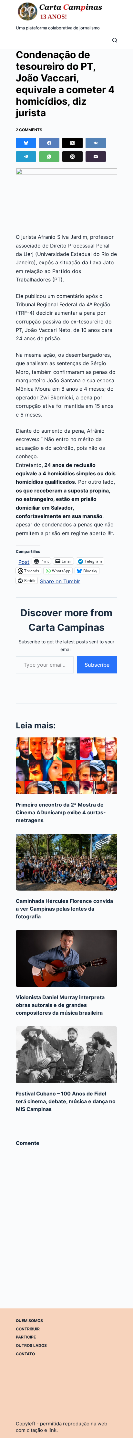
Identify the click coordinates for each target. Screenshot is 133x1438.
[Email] (96, 156)
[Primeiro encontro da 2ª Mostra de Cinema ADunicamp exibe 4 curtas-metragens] (66, 765)
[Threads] (72, 156)
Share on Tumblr (60, 580)
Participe (26, 1337)
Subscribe (97, 664)
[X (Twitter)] (72, 143)
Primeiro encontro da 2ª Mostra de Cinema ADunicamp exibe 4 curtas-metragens (61, 812)
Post (23, 561)
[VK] (96, 143)
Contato (25, 1353)
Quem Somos (29, 1320)
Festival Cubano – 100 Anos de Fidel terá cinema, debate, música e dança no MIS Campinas (66, 1101)
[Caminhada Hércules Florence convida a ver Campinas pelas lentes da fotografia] (66, 862)
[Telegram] (26, 156)
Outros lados (31, 1345)
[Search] (114, 40)
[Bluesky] (26, 143)
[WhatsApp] (49, 156)
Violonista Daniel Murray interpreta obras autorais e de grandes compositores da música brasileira (60, 1005)
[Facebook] (49, 143)
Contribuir (28, 1329)
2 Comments (29, 129)
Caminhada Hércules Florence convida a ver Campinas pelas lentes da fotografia (64, 909)
